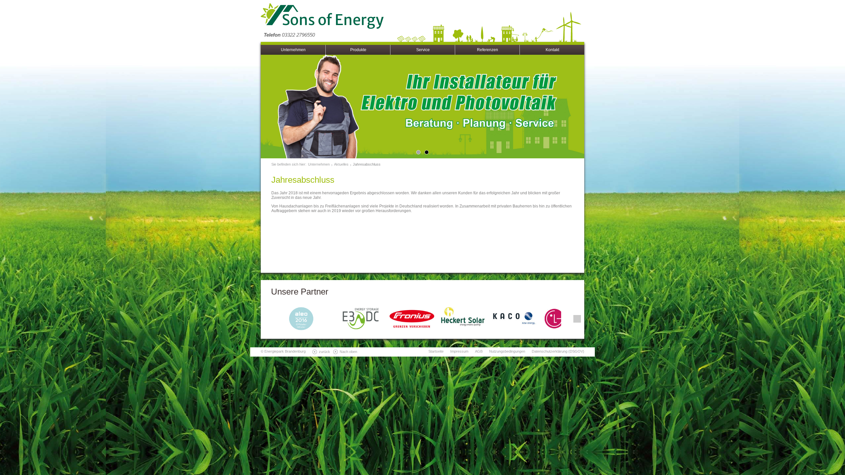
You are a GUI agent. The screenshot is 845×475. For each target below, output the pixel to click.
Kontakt (552, 50)
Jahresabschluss (367, 164)
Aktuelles (341, 164)
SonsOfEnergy (322, 16)
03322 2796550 (289, 35)
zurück (324, 352)
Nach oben (348, 352)
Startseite (436, 351)
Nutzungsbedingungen (507, 351)
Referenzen (487, 50)
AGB (479, 351)
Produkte (358, 50)
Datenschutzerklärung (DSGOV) (558, 351)
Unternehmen (293, 50)
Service (423, 50)
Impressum (459, 351)
